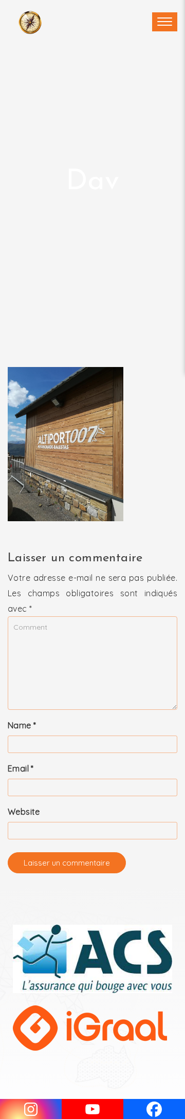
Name (22, 725)
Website (24, 811)
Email (21, 768)
